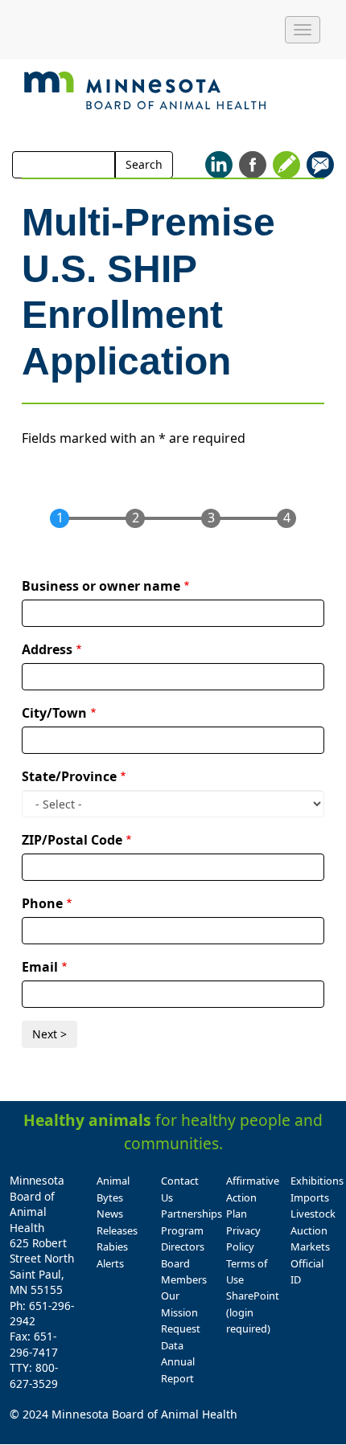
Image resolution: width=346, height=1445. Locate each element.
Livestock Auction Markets (313, 1230)
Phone (42, 903)
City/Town (54, 713)
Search (144, 164)
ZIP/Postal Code (72, 840)
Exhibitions (317, 1180)
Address (47, 649)
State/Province (69, 776)
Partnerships (191, 1213)
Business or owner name (101, 586)
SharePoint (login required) (252, 1312)
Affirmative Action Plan (252, 1197)
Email (40, 967)
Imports (309, 1197)
